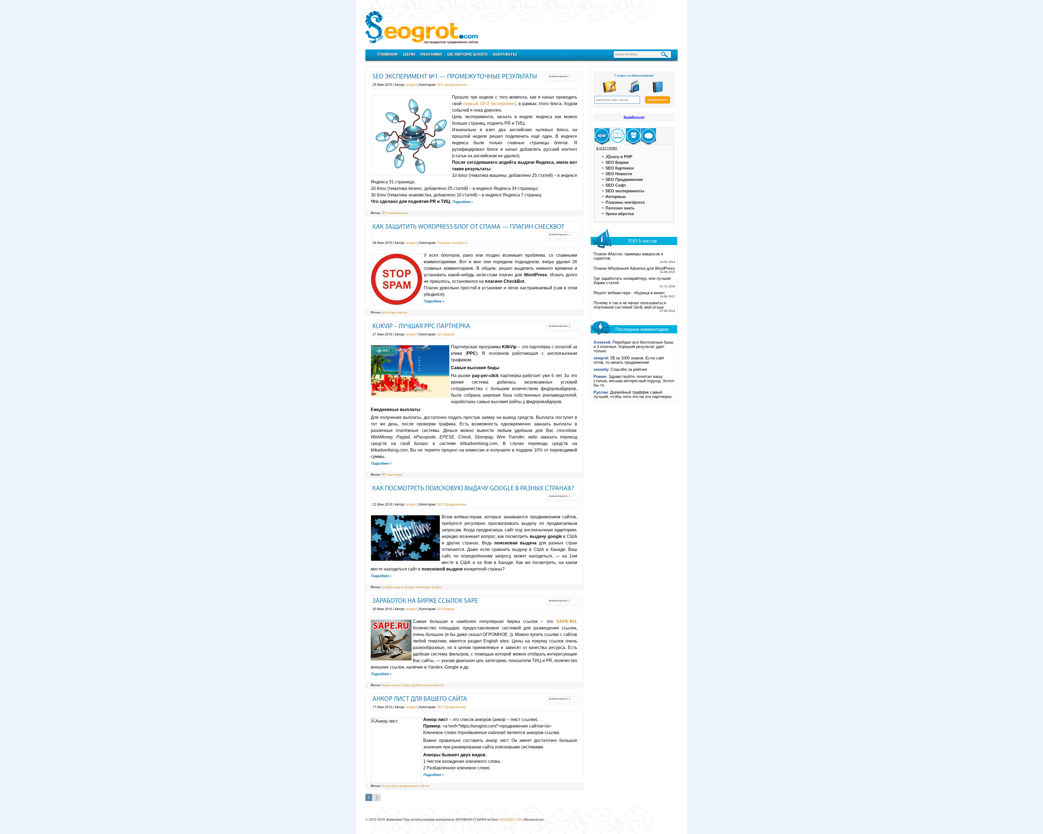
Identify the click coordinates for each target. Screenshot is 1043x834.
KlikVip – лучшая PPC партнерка (421, 326)
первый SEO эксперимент (489, 103)
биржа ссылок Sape (395, 685)
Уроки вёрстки (619, 214)
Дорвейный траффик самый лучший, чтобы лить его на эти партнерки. (632, 394)
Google (386, 587)
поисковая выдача (429, 587)
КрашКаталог (634, 117)
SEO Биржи (445, 334)
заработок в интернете (427, 685)
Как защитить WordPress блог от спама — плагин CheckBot (468, 227)
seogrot (411, 85)
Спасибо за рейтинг (629, 369)
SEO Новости (618, 174)
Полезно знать (619, 208)
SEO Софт (615, 185)
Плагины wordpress (452, 243)
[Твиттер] (658, 92)
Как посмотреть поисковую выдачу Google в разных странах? (473, 488)
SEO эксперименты (452, 85)
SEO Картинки (619, 168)
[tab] (602, 136)
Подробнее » (462, 202)
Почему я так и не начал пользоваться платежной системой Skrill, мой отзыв (629, 305)
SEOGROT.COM (510, 820)
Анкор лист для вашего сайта (419, 699)
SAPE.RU (566, 621)
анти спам (388, 312)
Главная (388, 54)
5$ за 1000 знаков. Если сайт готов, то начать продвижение (628, 360)
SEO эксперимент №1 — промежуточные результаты (454, 77)
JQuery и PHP (618, 157)
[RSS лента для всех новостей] (609, 92)
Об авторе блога (467, 54)
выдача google (403, 587)
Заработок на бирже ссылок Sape (425, 601)
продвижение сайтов (414, 786)
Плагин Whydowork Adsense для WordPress (634, 268)
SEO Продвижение (451, 504)
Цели (409, 54)
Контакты (505, 54)
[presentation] (602, 136)
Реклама (431, 54)
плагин (402, 312)
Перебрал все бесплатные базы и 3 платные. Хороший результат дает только (633, 346)
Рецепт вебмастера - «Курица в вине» (629, 293)
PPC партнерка (392, 474)
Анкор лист (389, 786)
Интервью (615, 197)
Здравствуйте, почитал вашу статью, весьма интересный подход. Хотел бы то (633, 380)
